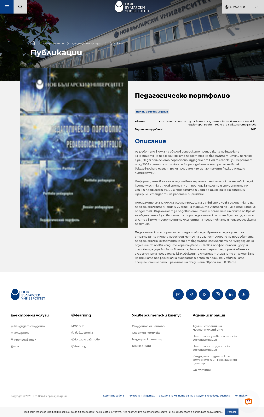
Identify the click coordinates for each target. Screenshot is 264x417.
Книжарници (141, 346)
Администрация (209, 315)
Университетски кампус (157, 315)
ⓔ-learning (81, 315)
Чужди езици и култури (86, 43)
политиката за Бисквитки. (208, 411)
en (257, 6)
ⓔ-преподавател (23, 339)
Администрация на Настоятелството (208, 327)
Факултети (202, 370)
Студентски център (148, 326)
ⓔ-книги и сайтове (85, 339)
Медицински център (147, 339)
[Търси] (20, 7)
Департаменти (53, 43)
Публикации (116, 43)
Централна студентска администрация (211, 348)
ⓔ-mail (15, 346)
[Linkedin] (230, 294)
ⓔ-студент (20, 333)
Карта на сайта (113, 395)
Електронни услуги (30, 315)
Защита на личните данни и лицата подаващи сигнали (194, 395)
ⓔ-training (78, 346)
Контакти (241, 395)
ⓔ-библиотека (82, 332)
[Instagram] (217, 294)
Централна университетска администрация (215, 337)
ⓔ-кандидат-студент (28, 326)
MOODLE (77, 326)
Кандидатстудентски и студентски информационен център (215, 360)
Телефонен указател (141, 395)
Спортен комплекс (146, 332)
